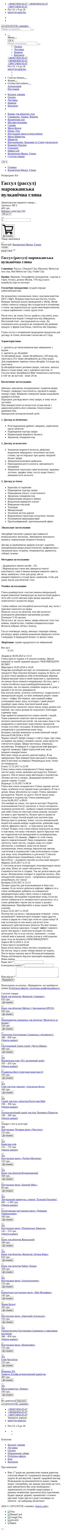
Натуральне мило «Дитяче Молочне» (21, 1158)
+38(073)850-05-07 (18, 6)
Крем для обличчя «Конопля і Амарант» (23, 996)
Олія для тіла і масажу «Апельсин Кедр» (23, 1086)
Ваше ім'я (7, 962)
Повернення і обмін (18, 1453)
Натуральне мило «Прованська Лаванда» (23, 1228)
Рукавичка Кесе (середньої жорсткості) (22, 1072)
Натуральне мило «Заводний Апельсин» (23, 1316)
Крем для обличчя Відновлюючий (19, 1173)
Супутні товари (16, 156)
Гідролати (13, 148)
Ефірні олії (13, 150)
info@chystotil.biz (17, 12)
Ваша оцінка (8, 959)
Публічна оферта (17, 1456)
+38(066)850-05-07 (38, 4)
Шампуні (13, 139)
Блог (10, 1459)
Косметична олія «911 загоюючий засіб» (23, 1060)
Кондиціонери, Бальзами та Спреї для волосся (33, 142)
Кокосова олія (8, 1144)
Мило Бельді (14, 128)
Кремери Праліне (17, 145)
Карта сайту (41, 1506)
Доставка (19, 49)
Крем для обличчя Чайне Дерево (19, 1266)
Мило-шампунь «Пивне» (14, 1388)
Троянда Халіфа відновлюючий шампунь (23, 1374)
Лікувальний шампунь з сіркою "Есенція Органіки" (29, 1199)
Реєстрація (13, 89)
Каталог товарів (16, 94)
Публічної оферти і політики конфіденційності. (34, 988)
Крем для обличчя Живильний (17, 1239)
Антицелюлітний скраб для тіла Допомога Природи (29, 1112)
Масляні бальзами (17, 122)
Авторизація (14, 86)
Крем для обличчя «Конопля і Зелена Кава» (24, 1254)
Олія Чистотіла (9, 1359)
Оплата (18, 46)
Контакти (19, 55)
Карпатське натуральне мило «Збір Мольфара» (26, 1292)
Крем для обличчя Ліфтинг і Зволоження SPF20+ (28, 1008)
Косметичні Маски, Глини (22, 153)
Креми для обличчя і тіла (21, 114)
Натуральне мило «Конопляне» (18, 1345)
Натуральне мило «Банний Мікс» (19, 1184)
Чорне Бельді (8, 1304)
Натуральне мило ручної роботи (25, 133)
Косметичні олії (16, 119)
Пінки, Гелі (14, 131)
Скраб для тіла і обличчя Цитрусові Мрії (23, 1101)
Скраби (12, 125)
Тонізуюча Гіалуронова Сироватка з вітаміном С (27, 1034)
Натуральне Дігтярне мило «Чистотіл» (22, 1129)
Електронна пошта (12, 965)
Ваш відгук (8, 976)
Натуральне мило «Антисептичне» (20, 1280)
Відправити (8, 980)
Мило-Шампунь (16, 136)
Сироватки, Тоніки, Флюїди (23, 116)
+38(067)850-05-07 (18, 4)
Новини (18, 52)
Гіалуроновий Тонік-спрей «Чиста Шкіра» (24, 1046)
